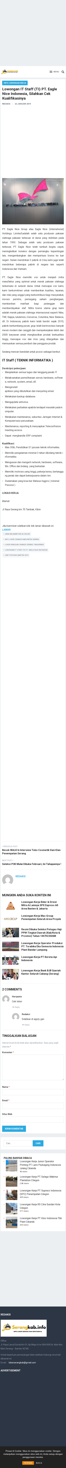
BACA (39, 1463)
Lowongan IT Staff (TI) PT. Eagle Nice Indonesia (26, 550)
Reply (17, 1007)
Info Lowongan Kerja (15, 83)
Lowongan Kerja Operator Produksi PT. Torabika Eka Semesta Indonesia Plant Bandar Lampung (42, 946)
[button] (54, 71)
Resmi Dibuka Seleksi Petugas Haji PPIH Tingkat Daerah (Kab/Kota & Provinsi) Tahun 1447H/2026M (41, 932)
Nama (6, 1087)
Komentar (8, 1052)
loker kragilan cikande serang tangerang (24, 545)
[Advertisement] (33, 33)
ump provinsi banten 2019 (16, 555)
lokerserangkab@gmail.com (22, 1362)
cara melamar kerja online (17, 534)
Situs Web (7, 1114)
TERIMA (28, 1463)
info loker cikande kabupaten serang (22, 539)
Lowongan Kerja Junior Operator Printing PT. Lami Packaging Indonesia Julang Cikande (40, 1165)
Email (5, 1100)
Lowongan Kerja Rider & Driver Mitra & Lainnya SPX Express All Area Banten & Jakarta (39, 905)
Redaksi (6, 104)
